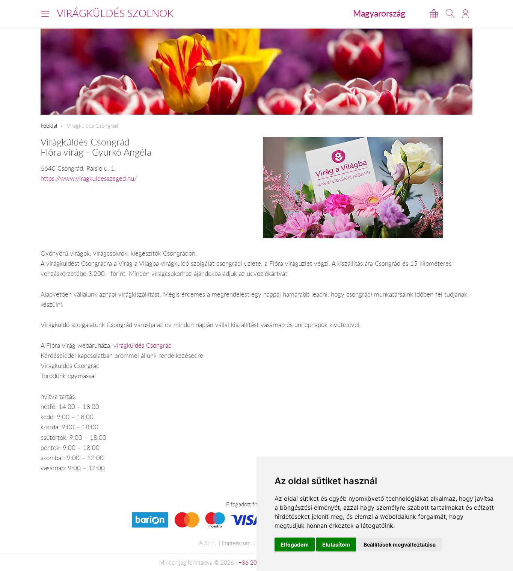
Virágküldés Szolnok (115, 13)
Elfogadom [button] (295, 544)
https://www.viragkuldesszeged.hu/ (89, 178)
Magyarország (379, 13)
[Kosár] (433, 13)
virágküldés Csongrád (142, 345)
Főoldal (49, 125)
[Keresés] (450, 13)
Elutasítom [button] (336, 544)
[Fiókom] (465, 13)
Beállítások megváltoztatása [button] (400, 544)
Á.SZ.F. (207, 543)
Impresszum (236, 543)
